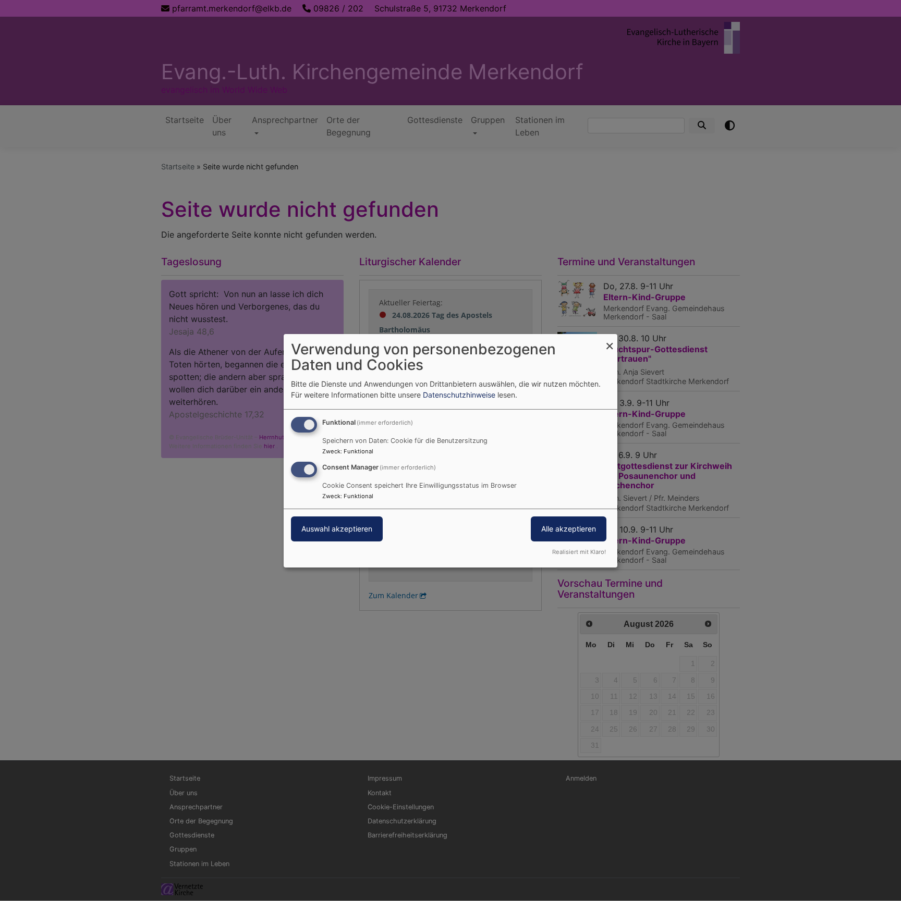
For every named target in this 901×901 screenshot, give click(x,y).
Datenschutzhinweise (459, 394)
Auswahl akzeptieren (336, 528)
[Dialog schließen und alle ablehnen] (609, 340)
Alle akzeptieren (568, 528)
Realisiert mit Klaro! (579, 552)
